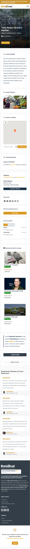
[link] (6, 6)
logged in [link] (12, 164)
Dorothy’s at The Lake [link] (11, 317)
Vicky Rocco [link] (9, 432)
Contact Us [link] (4, 499)
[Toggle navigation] (28, 6)
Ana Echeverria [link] (10, 452)
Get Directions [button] (22, 146)
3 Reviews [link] (7, 271)
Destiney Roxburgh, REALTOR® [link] (13, 291)
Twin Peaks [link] (15, 213)
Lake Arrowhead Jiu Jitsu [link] (12, 393)
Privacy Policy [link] (4, 522)
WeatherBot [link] (9, 472)
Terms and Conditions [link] (6, 520)
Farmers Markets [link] (16, 18)
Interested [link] (11, 224)
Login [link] (2, 518)
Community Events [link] (16, 23)
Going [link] (5, 224)
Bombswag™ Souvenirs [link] (11, 265)
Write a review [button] (5, 42)
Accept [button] (15, 543)
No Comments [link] (7, 36)
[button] (15, 130)
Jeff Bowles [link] (9, 391)
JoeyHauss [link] (9, 412)
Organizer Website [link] (15, 188)
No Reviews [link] (7, 297)
